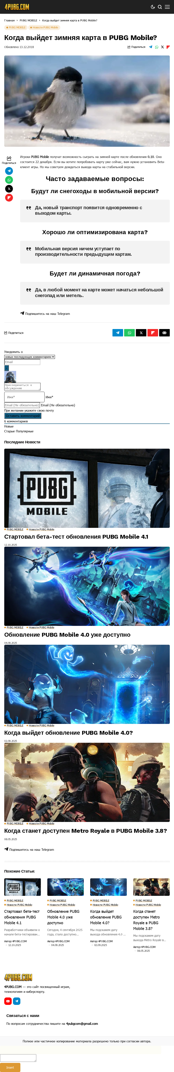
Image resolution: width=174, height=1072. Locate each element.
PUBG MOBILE (28, 20)
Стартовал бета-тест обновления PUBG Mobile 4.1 (76, 536)
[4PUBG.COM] (17, 7)
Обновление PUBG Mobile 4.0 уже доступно (67, 634)
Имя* (49, 397)
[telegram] (16, 1001)
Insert (10, 1067)
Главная (9, 20)
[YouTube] (8, 1001)
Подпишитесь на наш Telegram (47, 313)
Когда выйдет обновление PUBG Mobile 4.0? (68, 732)
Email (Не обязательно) (58, 405)
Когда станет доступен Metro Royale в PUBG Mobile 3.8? (85, 830)
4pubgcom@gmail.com (82, 1023)
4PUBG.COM (19, 941)
